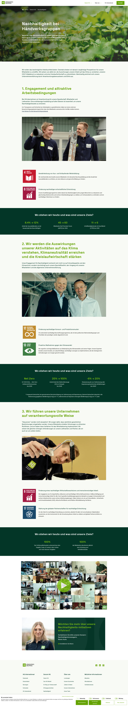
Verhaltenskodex (89, 684)
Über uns (97, 3)
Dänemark (25, 678)
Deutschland (26, 681)
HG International (109, 3)
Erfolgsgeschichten (48, 688)
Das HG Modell (47, 681)
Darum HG (87, 3)
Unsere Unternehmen (69, 688)
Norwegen (25, 684)
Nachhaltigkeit (47, 691)
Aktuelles (87, 678)
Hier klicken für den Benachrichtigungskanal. (35, 111)
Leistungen (67, 678)
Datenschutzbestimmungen (68, 696)
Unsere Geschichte (69, 681)
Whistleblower (88, 681)
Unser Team (67, 691)
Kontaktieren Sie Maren (66, 644)
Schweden (25, 688)
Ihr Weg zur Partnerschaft (50, 684)
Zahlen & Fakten (68, 684)
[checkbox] (77, 698)
